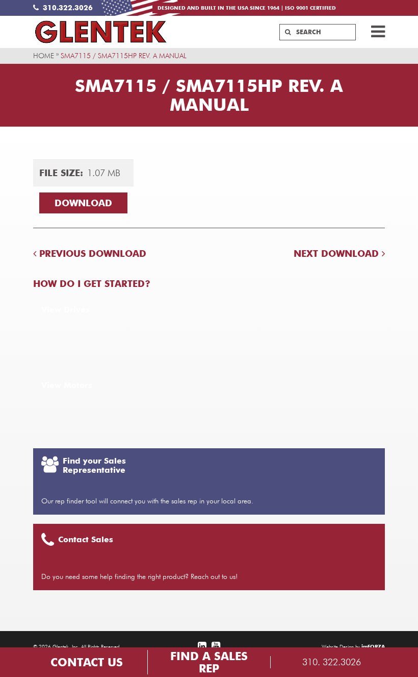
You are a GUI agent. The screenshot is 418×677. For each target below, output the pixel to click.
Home (43, 56)
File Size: (61, 172)
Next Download (338, 253)
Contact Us (86, 662)
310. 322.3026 (331, 662)
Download (83, 203)
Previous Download (91, 253)
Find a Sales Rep (209, 662)
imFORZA (373, 646)
